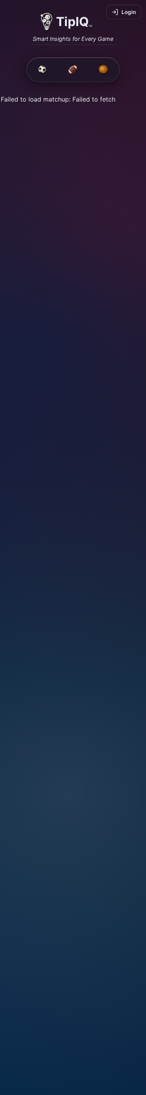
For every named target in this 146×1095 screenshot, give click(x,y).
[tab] (42, 69)
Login (128, 12)
